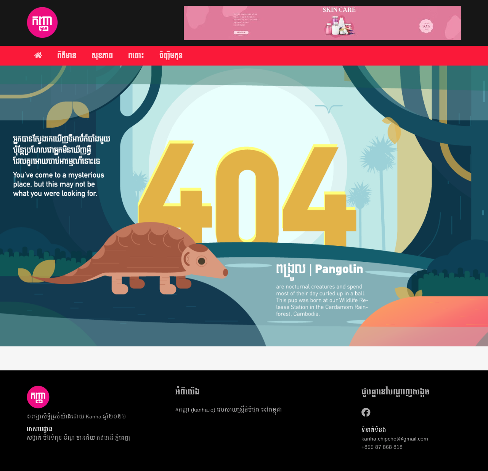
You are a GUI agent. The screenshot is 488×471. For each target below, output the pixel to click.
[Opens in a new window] (366, 412)
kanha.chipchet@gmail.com (394, 439)
